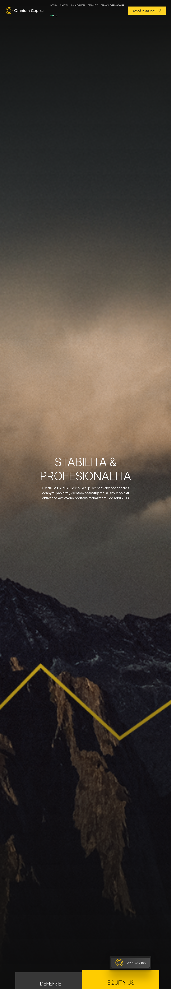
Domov (53, 5)
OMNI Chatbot (136, 962)
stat (54, 16)
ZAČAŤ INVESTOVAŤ (145, 10)
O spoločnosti (78, 5)
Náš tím (64, 5)
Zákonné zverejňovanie (112, 5)
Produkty (93, 5)
